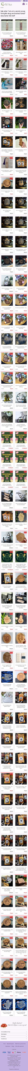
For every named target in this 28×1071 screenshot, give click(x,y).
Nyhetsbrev (8, 1046)
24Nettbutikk (16, 1069)
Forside (2, 7)
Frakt (4, 1043)
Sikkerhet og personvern (20, 1043)
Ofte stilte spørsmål (19, 1046)
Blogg (13, 1046)
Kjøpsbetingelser (10, 1043)
